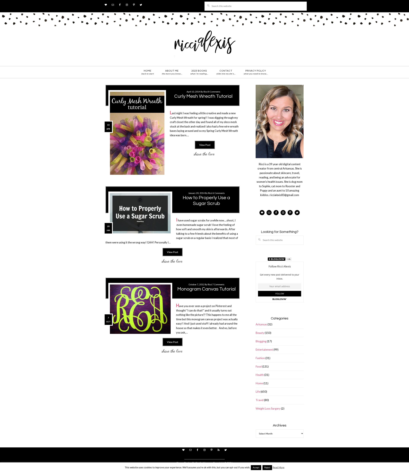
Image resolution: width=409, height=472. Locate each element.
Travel (259, 400)
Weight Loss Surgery (268, 408)
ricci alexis (204, 45)
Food (259, 366)
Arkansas (261, 324)
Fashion (260, 358)
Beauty (260, 332)
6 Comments (219, 193)
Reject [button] (267, 467)
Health (260, 374)
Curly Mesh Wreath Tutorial (203, 96)
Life (258, 391)
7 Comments (218, 284)
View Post (204, 144)
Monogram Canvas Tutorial (206, 289)
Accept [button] (256, 467)
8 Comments (214, 91)
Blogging (261, 341)
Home (259, 383)
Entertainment (264, 349)
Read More (278, 467)
